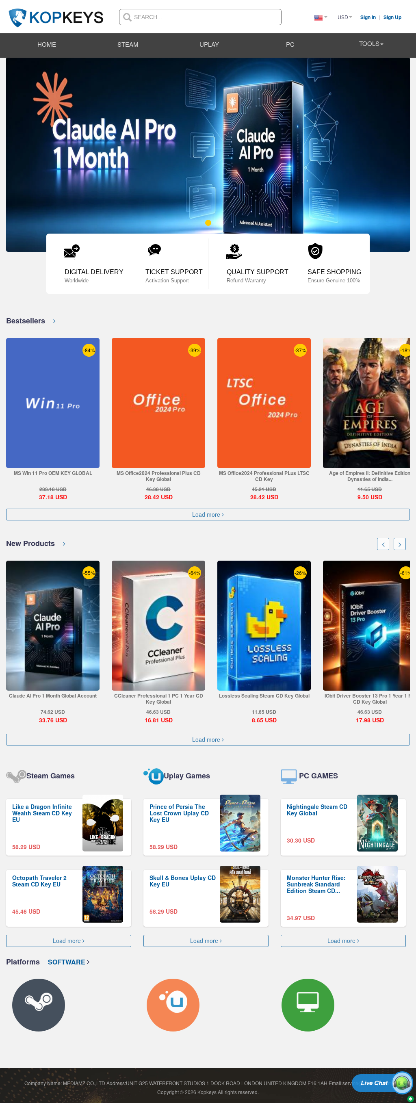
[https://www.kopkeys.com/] (56, 13)
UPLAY (209, 44)
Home (46, 44)
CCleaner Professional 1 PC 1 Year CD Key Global (152, 698)
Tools (369, 43)
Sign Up (392, 17)
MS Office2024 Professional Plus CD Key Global (159, 476)
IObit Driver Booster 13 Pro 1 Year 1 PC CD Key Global (364, 698)
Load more (207, 514)
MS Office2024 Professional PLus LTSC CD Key (264, 476)
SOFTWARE (67, 961)
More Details (53, 461)
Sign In (368, 17)
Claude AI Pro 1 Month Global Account (47, 695)
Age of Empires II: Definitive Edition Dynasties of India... (369, 476)
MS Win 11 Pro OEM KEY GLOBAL (53, 473)
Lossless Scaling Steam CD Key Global (258, 695)
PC (290, 44)
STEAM (128, 44)
